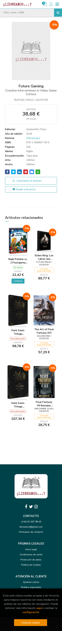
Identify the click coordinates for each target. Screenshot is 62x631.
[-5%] (18, 240)
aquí (39, 608)
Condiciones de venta (31, 554)
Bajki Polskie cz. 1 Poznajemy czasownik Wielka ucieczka (18, 260)
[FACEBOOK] (26, 506)
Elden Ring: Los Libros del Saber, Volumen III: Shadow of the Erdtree (44, 257)
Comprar (18, 281)
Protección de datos (31, 559)
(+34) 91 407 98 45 (31, 521)
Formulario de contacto (31, 532)
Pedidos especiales (31, 587)
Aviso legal (31, 549)
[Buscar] (58, 13)
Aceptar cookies (30, 622)
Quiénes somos (31, 582)
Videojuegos (33, 138)
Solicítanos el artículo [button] (28, 181)
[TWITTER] (31, 506)
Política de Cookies (31, 564)
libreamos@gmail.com (31, 526)
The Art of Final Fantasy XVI (44, 331)
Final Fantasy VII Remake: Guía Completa (44, 403)
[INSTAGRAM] (36, 506)
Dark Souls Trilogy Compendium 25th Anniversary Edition (18, 332)
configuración (30, 612)
